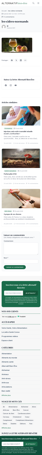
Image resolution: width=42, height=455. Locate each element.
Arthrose (5, 383)
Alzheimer (6, 370)
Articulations (7, 387)
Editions (23, 423)
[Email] (25, 60)
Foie (30, 423)
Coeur (27, 417)
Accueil (4, 11)
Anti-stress (8, 211)
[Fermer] (39, 438)
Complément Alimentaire (24, 420)
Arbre (34, 407)
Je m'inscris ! (30, 293)
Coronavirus (8, 128)
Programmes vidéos (10, 336)
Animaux (5, 374)
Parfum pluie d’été (10, 174)
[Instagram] (11, 85)
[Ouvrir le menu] (38, 3)
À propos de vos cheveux (12, 214)
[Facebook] (12, 60)
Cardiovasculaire (24, 413)
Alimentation (7, 354)
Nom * (6, 258)
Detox (5, 423)
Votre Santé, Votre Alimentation (14, 328)
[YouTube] (16, 85)
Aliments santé (7, 362)
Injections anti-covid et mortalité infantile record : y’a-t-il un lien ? (18, 132)
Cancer (26, 410)
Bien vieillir (6, 391)
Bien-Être (16, 410)
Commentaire (8, 241)
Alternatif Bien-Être (9, 366)
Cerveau (6, 417)
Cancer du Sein (8, 413)
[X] (16, 60)
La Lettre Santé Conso (11, 332)
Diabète (13, 423)
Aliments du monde (9, 358)
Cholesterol (17, 417)
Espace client (7, 340)
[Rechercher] (33, 3)
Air (4, 407)
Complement (7, 420)
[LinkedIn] (21, 60)
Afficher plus (6, 395)
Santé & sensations (10, 171)
